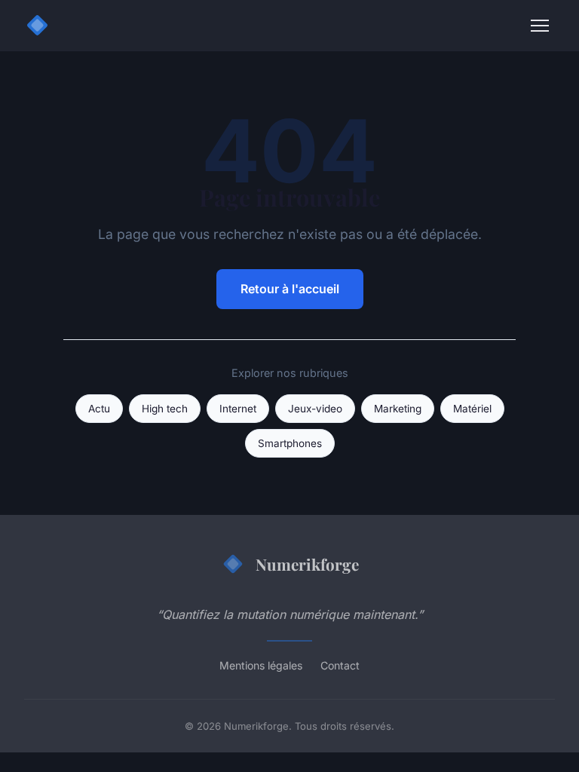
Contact (340, 665)
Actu (99, 409)
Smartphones (290, 443)
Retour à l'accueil (289, 288)
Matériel (472, 409)
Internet (237, 409)
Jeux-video (315, 409)
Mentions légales (260, 665)
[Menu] (540, 26)
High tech (165, 409)
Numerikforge (307, 563)
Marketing (397, 409)
